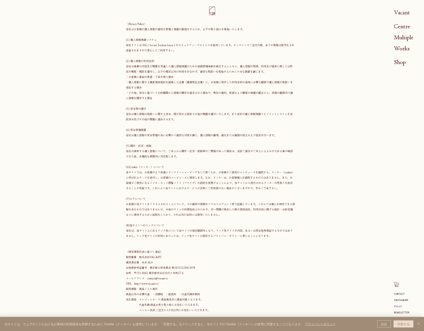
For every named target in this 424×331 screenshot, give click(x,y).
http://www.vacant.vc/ (146, 283)
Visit (398, 306)
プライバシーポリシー (320, 324)
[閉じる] (418, 323)
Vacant (402, 12)
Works (402, 48)
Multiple (403, 37)
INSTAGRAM (401, 300)
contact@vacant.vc (157, 278)
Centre (402, 26)
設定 (384, 324)
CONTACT (399, 293)
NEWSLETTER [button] (401, 312)
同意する (403, 324)
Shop (400, 62)
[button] (397, 284)
